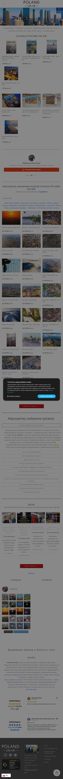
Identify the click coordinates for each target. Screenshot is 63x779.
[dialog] (31, 389)
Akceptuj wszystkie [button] (46, 396)
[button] (13, 396)
